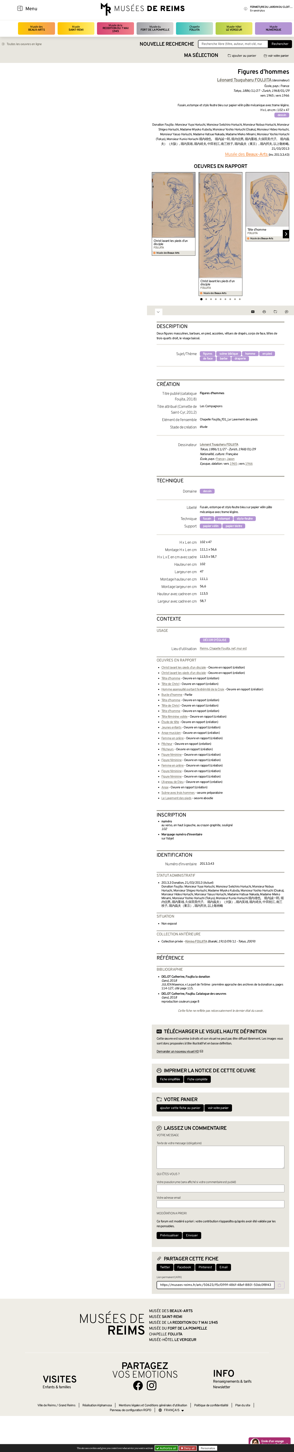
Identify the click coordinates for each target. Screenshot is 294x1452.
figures (207, 354)
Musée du (155, 28)
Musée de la (115, 28)
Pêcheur (166, 744)
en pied (267, 354)
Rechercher (280, 44)
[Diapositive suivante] (286, 234)
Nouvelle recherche (167, 44)
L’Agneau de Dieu (172, 782)
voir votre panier (278, 56)
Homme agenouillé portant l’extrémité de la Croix (192, 690)
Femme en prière (172, 738)
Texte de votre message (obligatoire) (179, 1143)
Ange (164, 788)
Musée (76, 28)
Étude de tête (170, 722)
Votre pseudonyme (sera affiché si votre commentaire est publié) (196, 1182)
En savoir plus (257, 10)
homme (250, 354)
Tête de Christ (170, 684)
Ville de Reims (46, 1406)
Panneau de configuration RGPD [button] (130, 1410)
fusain (207, 519)
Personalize (208, 1448)
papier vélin (210, 526)
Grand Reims (67, 1406)
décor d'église (214, 640)
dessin (282, 115)
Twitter (165, 1267)
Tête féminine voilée (174, 717)
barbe (224, 359)
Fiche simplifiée (170, 1079)
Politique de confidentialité (211, 1406)
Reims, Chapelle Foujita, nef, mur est (223, 649)
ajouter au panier (244, 56)
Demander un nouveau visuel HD (178, 1052)
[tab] (201, 299)
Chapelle (194, 28)
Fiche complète (197, 1079)
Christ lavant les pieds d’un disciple (171, 242)
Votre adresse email (169, 1198)
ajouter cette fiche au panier (180, 1108)
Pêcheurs (167, 749)
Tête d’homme (256, 229)
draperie (240, 359)
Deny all (188, 1448)
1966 (249, 464)
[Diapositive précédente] (155, 234)
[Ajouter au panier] (193, 174)
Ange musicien (171, 733)
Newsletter (221, 1387)
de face (208, 359)
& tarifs (232, 1381)
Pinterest (205, 1267)
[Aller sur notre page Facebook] (138, 1385)
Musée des (36, 28)
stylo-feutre (245, 519)
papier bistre (234, 526)
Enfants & (57, 1387)
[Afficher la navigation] (20, 9)
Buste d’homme (171, 695)
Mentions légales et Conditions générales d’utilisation (153, 1406)
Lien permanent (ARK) (169, 1277)
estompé (224, 519)
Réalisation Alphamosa (97, 1406)
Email (224, 1267)
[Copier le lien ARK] (279, 1285)
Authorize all (167, 1448)
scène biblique (228, 354)
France (220, 459)
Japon (231, 459)
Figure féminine (171, 755)
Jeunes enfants (171, 728)
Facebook (184, 1267)
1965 (233, 464)
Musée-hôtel (234, 28)
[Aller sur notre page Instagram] (151, 1385)
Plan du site (242, 1406)
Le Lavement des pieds (176, 798)
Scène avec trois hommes (178, 793)
